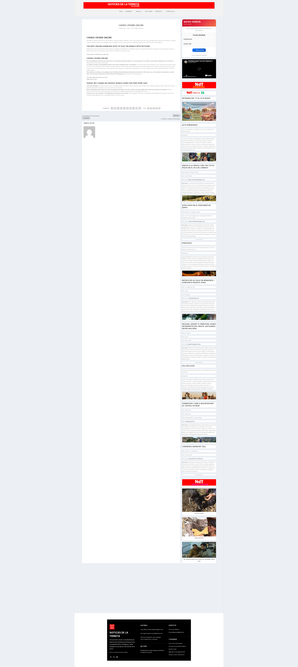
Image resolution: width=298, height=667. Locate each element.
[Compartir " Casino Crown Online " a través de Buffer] (130, 108)
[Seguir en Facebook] (111, 657)
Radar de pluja (199, 50)
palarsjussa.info (190, 421)
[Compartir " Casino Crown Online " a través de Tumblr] (121, 108)
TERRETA (158, 11)
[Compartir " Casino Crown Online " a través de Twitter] (115, 108)
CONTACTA (170, 11)
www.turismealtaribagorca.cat (196, 179)
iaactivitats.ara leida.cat (196, 458)
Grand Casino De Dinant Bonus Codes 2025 (98, 54)
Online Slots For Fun (92, 79)
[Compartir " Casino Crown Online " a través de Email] (136, 108)
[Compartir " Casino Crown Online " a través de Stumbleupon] (133, 108)
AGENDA (128, 11)
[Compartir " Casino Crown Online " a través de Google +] (118, 108)
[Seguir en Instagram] (117, 657)
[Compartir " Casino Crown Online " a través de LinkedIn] (127, 108)
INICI (121, 11)
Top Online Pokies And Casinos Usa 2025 (97, 77)
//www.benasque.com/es (194, 344)
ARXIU (138, 11)
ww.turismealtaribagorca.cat (197, 221)
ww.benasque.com (194, 298)
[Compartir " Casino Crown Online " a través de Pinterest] (124, 108)
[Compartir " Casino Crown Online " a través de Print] (139, 108)
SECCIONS (149, 11)
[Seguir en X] (114, 657)
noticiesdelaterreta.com (189, 76)
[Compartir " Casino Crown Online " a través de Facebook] (111, 108)
